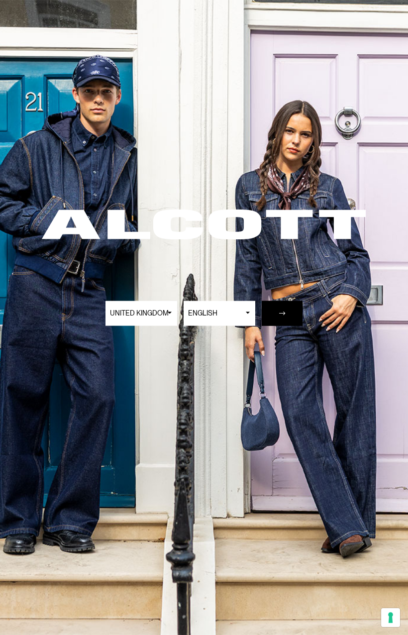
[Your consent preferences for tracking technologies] (390, 617)
